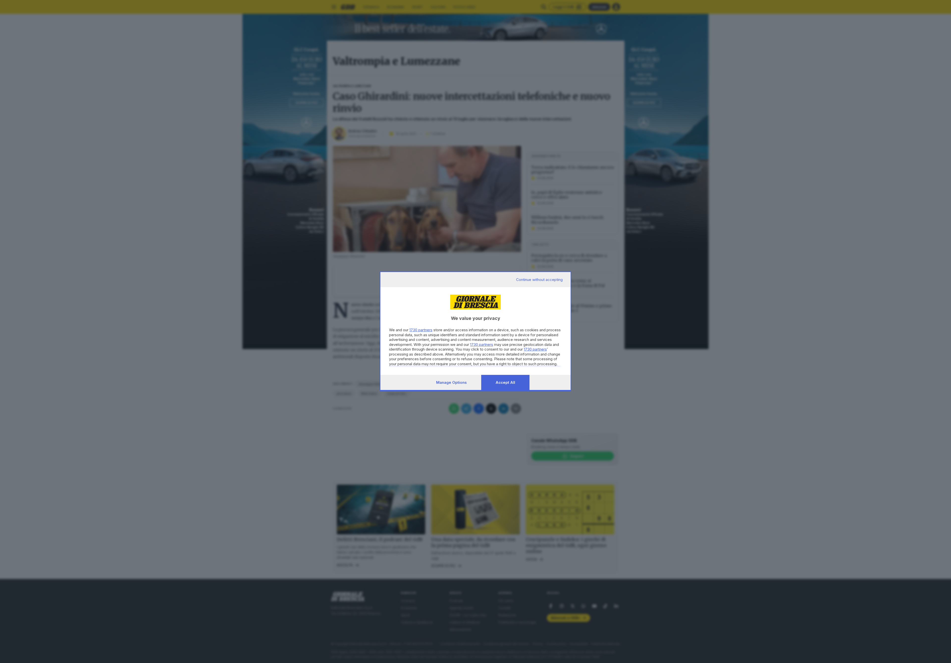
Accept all (505, 382)
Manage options (451, 382)
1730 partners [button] (420, 330)
